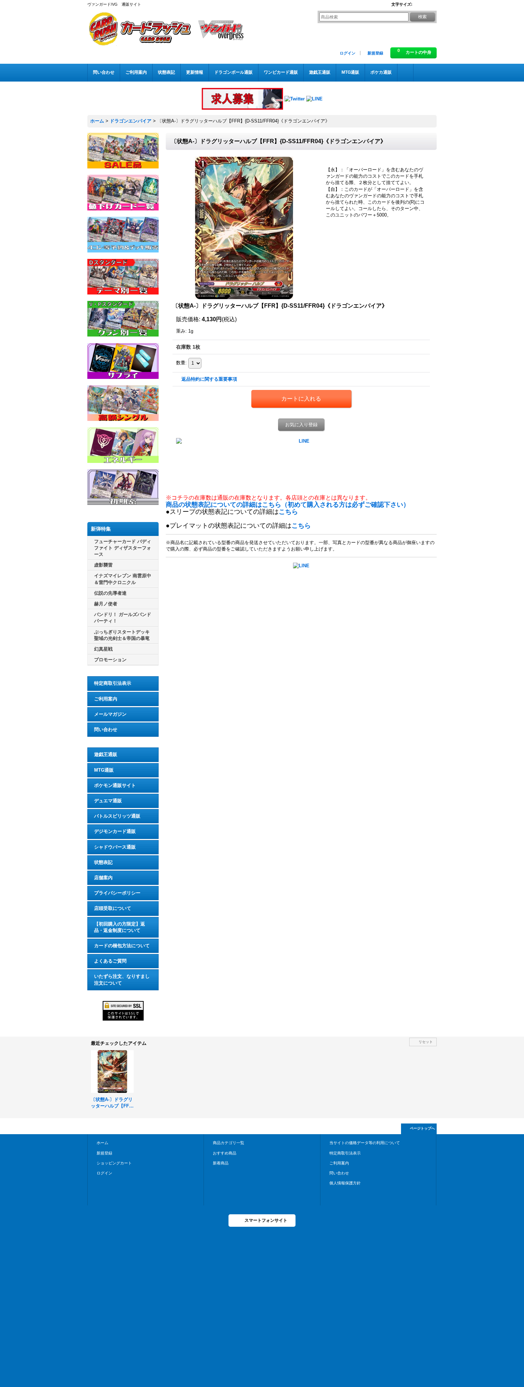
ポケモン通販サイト (115, 785)
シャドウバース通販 (115, 847)
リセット (425, 1042)
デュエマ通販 (108, 800)
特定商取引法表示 (112, 683)
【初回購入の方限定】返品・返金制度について (119, 927)
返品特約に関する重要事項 (209, 379)
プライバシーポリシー (117, 893)
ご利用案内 (105, 699)
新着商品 (220, 1163)
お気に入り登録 (301, 424)
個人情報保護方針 (345, 1183)
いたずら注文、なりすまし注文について (122, 979)
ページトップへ (422, 1128)
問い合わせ (105, 729)
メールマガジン (110, 714)
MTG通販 (104, 770)
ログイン (347, 53)
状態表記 (103, 862)
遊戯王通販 (105, 754)
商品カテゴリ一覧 (228, 1143)
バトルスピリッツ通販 (117, 816)
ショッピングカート (114, 1163)
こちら (288, 511)
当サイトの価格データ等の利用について (364, 1143)
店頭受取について (112, 908)
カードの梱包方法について (122, 945)
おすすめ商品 (224, 1153)
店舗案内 (103, 877)
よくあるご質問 (110, 961)
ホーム (102, 1143)
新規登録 (375, 53)
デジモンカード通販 (115, 831)
